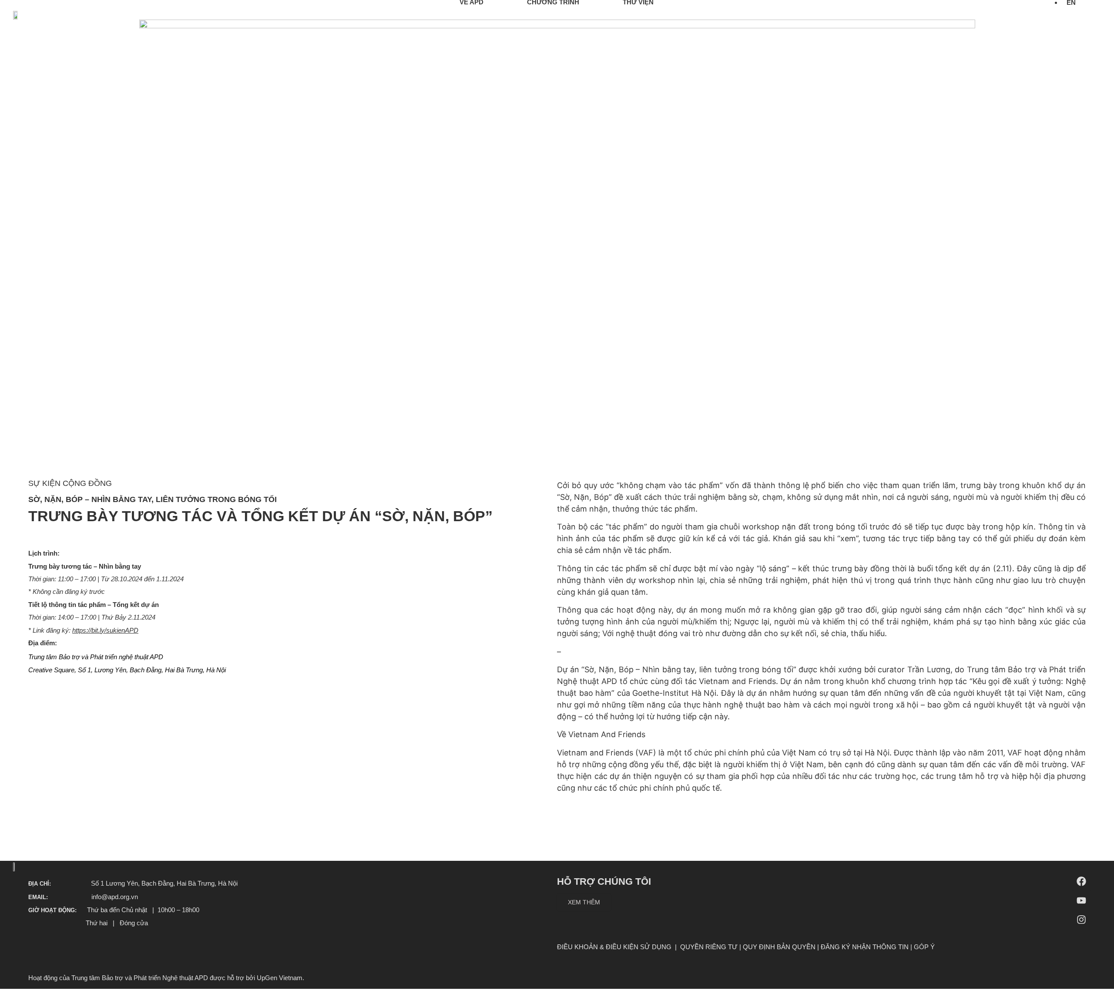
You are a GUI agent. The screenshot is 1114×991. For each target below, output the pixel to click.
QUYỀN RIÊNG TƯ (709, 947)
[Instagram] (1081, 919)
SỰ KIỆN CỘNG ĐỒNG (70, 483)
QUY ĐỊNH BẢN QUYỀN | (782, 947)
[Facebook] (1081, 881)
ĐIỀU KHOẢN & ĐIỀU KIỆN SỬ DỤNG (614, 947)
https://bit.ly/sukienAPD (105, 630)
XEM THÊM (584, 902)
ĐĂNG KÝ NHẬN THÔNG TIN (865, 947)
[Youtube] (1081, 900)
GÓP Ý (924, 947)
